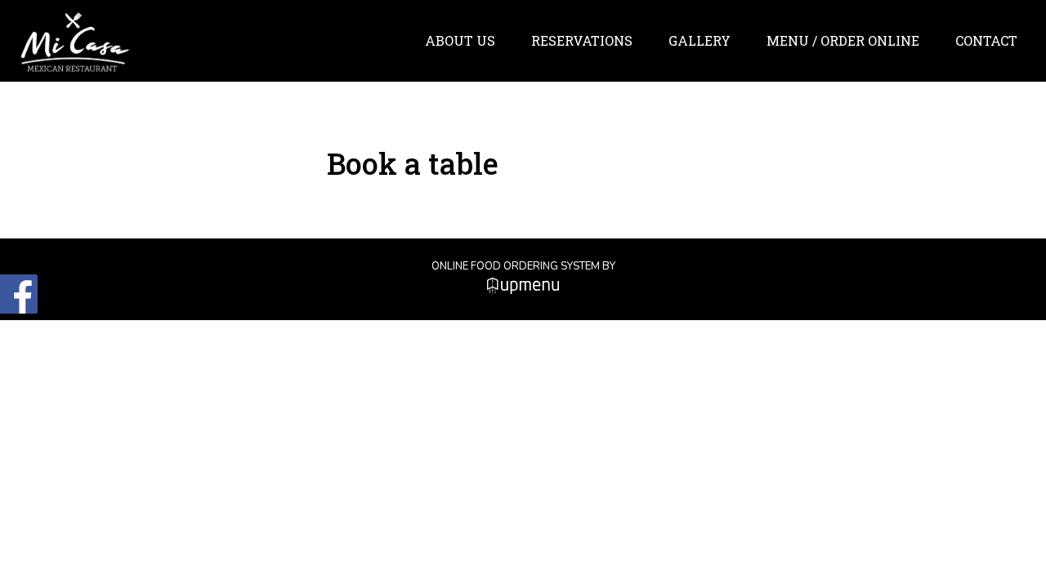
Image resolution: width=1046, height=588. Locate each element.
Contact (986, 40)
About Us (460, 40)
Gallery (699, 40)
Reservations (582, 40)
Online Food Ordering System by (523, 266)
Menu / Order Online (843, 40)
